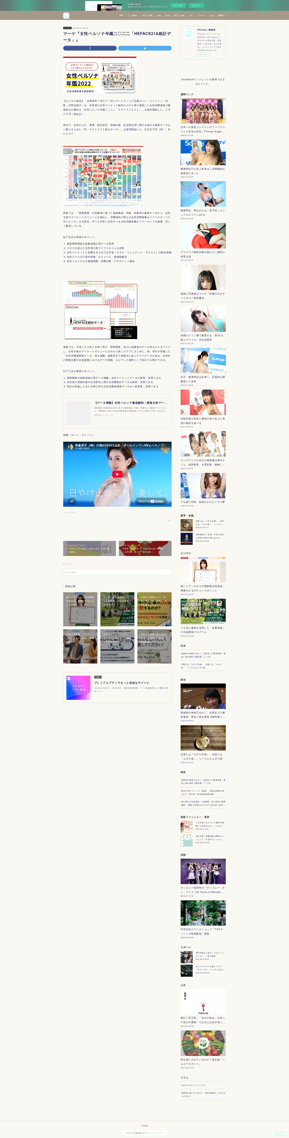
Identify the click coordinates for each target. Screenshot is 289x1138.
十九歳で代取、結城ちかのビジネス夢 (203, 502)
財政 (159, 15)
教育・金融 (179, 15)
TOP (121, 15)
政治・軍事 (148, 15)
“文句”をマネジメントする (193, 1085)
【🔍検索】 (132, 15)
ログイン (196, 5)
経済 (168, 15)
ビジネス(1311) (69, 513)
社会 (212, 15)
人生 (191, 15)
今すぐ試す (178, 5)
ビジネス (201, 15)
